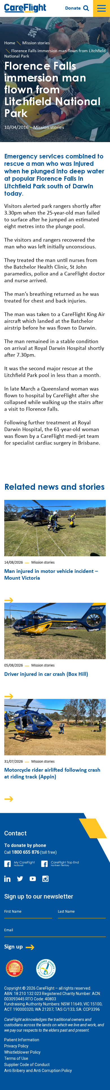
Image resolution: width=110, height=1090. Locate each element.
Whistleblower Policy (22, 1052)
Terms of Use (16, 1058)
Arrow (12, 600)
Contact (15, 833)
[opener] (101, 8)
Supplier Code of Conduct (27, 1064)
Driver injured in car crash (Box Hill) (46, 674)
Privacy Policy (16, 1046)
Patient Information (21, 1040)
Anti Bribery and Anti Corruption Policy (38, 1070)
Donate (73, 8)
